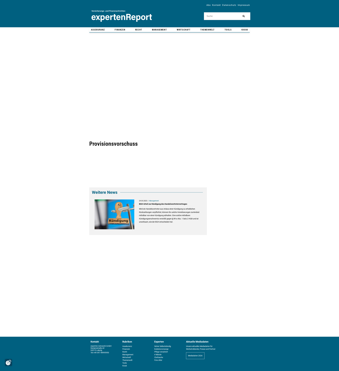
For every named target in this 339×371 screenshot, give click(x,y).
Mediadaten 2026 (195, 356)
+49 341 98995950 (101, 353)
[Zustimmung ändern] (8, 362)
